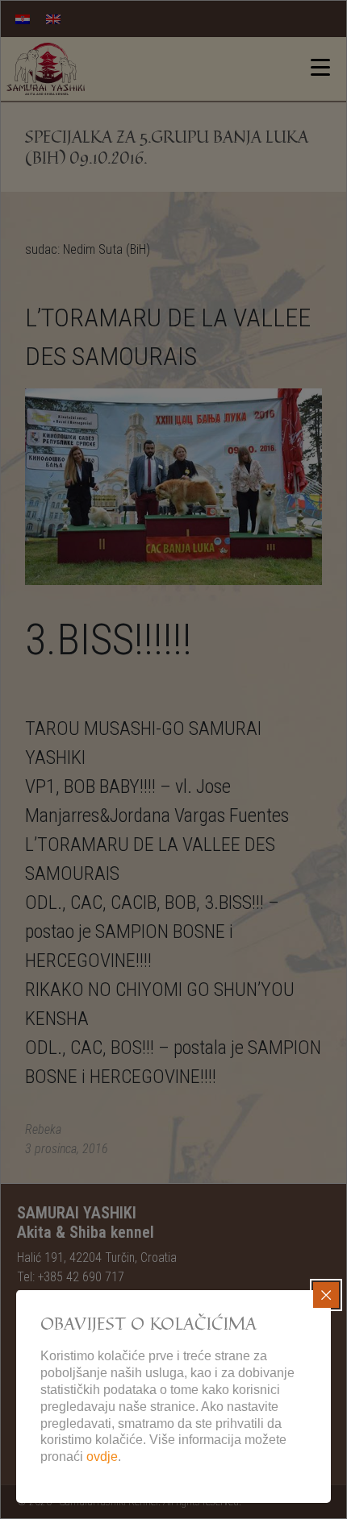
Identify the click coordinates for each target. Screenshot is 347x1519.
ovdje (102, 1456)
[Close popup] (326, 1295)
